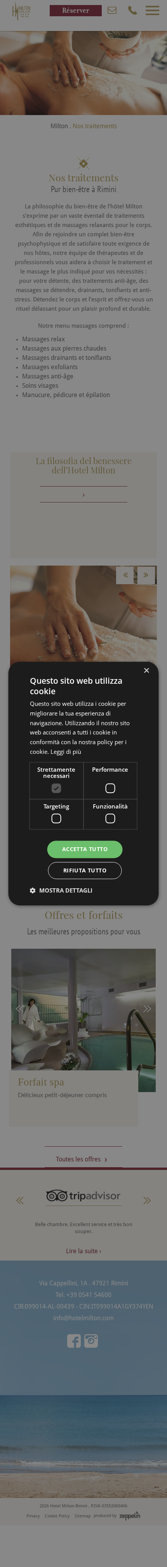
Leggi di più (65, 751)
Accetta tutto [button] (85, 849)
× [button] (146, 671)
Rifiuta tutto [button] (84, 870)
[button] (61, 890)
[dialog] (83, 783)
